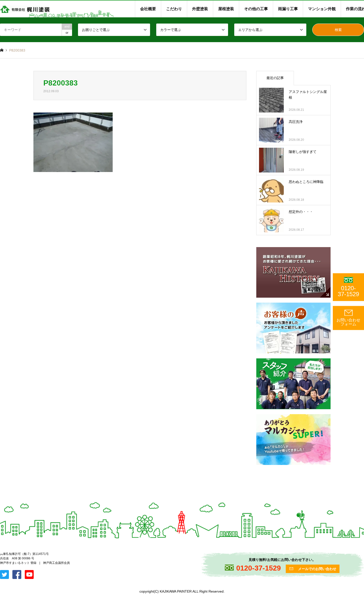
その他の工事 (256, 9)
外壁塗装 (200, 9)
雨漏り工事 (288, 9)
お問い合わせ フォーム (348, 322)
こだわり (174, 9)
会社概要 (148, 9)
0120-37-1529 (348, 291)
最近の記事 (275, 78)
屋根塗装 (226, 9)
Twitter (1, 552)
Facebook (8, 552)
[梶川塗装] (25, 9)
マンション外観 (322, 9)
